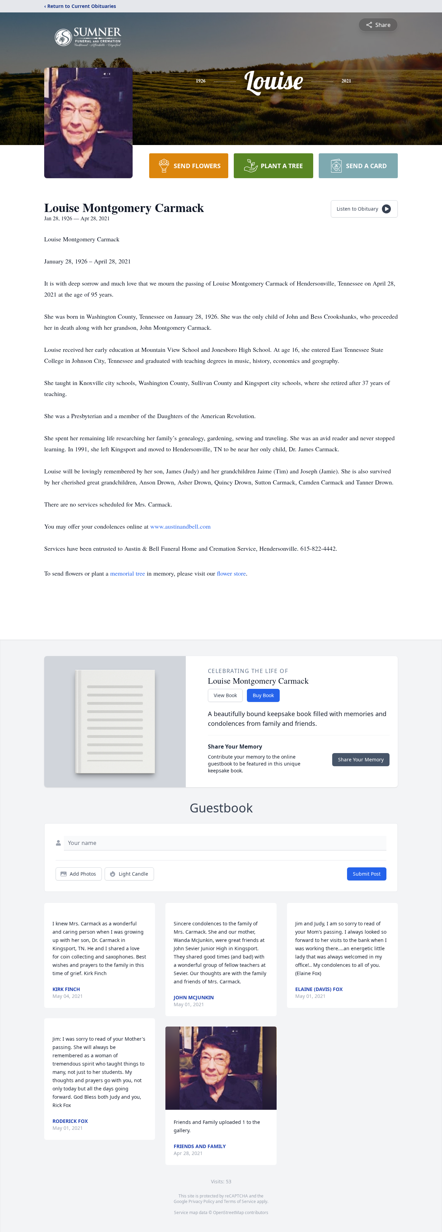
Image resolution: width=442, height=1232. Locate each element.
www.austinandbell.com (180, 526)
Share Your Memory (361, 759)
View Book (225, 695)
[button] (221, 1068)
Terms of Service (240, 1201)
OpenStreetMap (228, 1212)
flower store (231, 573)
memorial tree (127, 573)
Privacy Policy (201, 1201)
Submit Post (367, 873)
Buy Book (263, 695)
